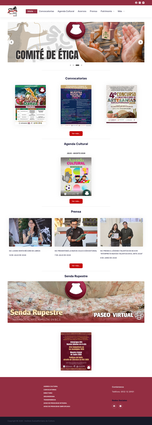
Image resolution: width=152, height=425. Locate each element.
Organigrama (49, 396)
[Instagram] (140, 3)
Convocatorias (46, 11)
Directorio (48, 393)
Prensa (93, 11)
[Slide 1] (70, 65)
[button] (76, 351)
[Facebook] (136, 3)
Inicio (30, 11)
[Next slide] (140, 42)
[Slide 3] (76, 65)
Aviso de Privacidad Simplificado (57, 406)
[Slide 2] (73, 65)
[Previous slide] (11, 42)
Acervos (82, 11)
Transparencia (50, 400)
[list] (76, 42)
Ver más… (76, 133)
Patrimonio (106, 11)
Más (120, 11)
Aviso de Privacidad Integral (55, 403)
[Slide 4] (80, 65)
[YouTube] (143, 3)
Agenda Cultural (66, 11)
